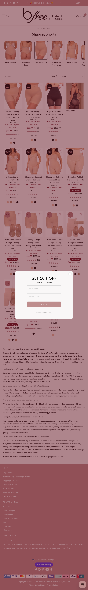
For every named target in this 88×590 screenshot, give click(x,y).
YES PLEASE (44, 304)
